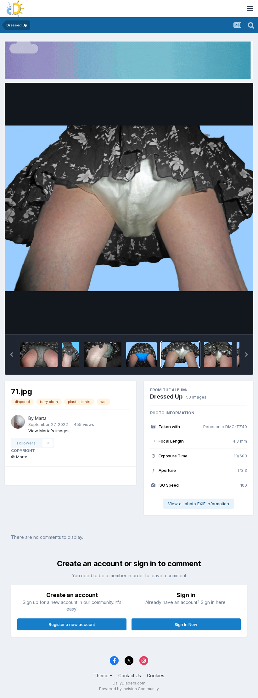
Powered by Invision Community (129, 688)
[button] (12, 354)
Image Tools (227, 322)
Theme (102, 675)
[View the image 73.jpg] (141, 354)
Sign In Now (186, 624)
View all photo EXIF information (198, 503)
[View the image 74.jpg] (102, 354)
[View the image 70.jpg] (218, 354)
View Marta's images (49, 430)
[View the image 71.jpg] (180, 354)
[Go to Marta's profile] (18, 422)
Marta (41, 418)
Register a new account (72, 624)
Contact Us (129, 675)
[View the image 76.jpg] (39, 354)
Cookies (155, 675)
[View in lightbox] (129, 208)
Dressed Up (166, 396)
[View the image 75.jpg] (70, 354)
